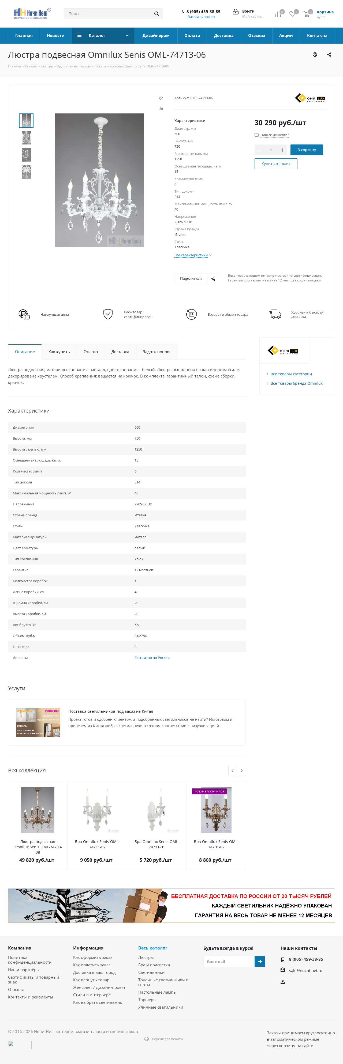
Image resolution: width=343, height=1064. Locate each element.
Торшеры (147, 999)
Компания (19, 948)
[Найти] (156, 13)
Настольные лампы (157, 992)
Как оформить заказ (92, 957)
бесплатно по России (152, 657)
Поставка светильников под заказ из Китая (110, 711)
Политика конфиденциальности (30, 960)
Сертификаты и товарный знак (33, 979)
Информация (88, 948)
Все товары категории (291, 373)
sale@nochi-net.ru (305, 970)
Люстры (146, 957)
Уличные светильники (160, 1007)
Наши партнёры (24, 969)
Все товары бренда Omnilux (297, 383)
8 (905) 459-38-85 (204, 11)
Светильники (151, 972)
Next (241, 771)
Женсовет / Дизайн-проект (99, 987)
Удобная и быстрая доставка (307, 314)
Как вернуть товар (91, 979)
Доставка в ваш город (94, 972)
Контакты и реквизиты (30, 997)
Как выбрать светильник (97, 1002)
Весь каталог (152, 948)
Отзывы (16, 989)
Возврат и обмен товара (228, 314)
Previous (233, 771)
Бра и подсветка (154, 964)
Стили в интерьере (92, 994)
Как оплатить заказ (91, 964)
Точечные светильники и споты (163, 982)
